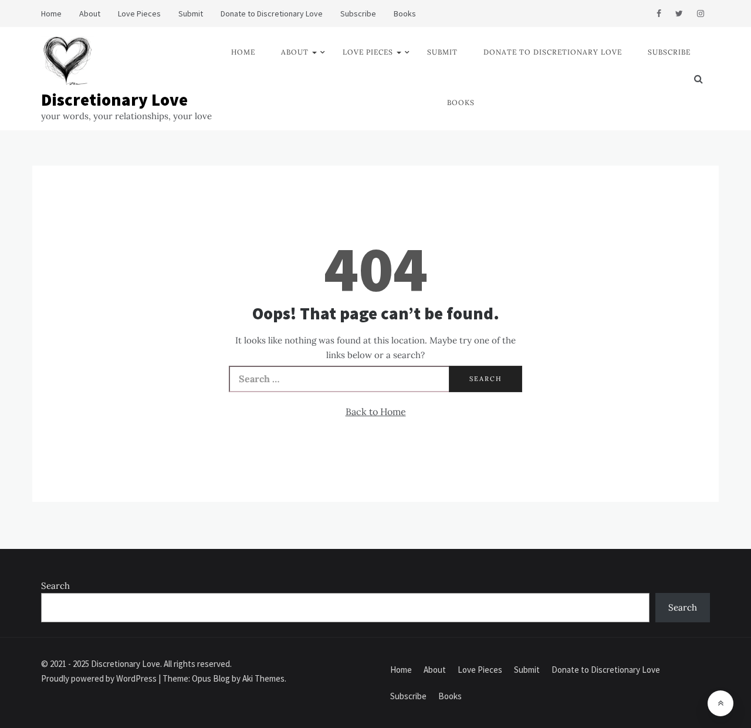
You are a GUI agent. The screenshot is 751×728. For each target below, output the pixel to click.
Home (51, 13)
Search (55, 585)
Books (405, 13)
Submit (190, 13)
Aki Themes (263, 678)
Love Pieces (139, 13)
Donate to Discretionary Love (272, 13)
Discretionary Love (114, 99)
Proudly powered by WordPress (99, 678)
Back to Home (376, 411)
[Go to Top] (720, 703)
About (89, 13)
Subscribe (358, 13)
